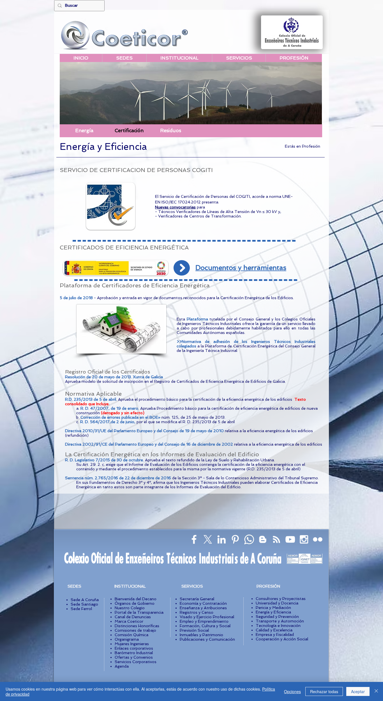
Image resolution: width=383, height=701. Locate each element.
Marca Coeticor (129, 621)
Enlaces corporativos (134, 648)
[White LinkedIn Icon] (221, 539)
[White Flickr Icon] (318, 539)
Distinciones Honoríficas (137, 626)
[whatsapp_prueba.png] (249, 539)
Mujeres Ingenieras (132, 644)
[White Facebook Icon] (194, 539)
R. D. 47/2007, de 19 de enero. (110, 408)
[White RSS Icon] (276, 539)
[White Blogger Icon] (263, 539)
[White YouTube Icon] (290, 539)
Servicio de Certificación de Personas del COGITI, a (207, 196)
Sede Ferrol (81, 608)
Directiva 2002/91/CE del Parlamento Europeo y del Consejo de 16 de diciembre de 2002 (149, 444)
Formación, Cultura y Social (205, 626)
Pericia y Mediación (273, 607)
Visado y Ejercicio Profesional (207, 617)
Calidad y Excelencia (274, 630)
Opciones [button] (292, 691)
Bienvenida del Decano (135, 599)
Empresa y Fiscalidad (275, 634)
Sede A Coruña (85, 599)
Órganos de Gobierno (134, 603)
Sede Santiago (84, 604)
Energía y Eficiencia (273, 612)
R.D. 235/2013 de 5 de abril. (91, 399)
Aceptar (358, 691)
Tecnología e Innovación (278, 625)
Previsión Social (194, 630)
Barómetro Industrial (134, 652)
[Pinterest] (235, 539)
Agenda (122, 666)
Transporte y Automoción (280, 621)
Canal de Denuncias (133, 617)
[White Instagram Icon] (304, 539)
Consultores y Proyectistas (281, 598)
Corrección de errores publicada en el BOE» (120, 417)
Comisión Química (131, 635)
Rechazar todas (324, 691)
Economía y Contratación (203, 603)
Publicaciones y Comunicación (207, 639)
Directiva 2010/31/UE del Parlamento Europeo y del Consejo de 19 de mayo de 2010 (145, 431)
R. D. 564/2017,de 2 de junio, (108, 422)
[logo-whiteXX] (208, 539)
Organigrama (127, 639)
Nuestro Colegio (130, 608)
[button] (207, 130)
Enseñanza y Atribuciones (203, 608)
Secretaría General (197, 599)
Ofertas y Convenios (134, 657)
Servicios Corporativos (135, 661)
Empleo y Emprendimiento (204, 621)
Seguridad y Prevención (277, 616)
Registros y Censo (196, 612)
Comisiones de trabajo (135, 630)
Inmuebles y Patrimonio (201, 635)
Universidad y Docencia (277, 603)
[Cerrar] (376, 691)
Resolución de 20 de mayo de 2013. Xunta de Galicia (114, 377)
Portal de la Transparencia (139, 612)
